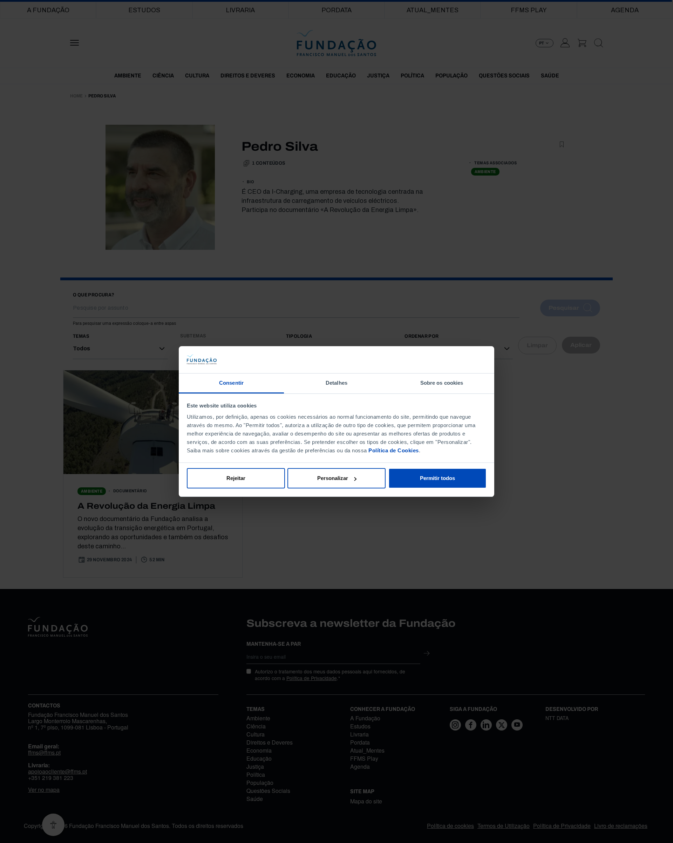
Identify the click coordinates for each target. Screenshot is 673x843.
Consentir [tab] (231, 383)
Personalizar (332, 478)
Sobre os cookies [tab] (441, 383)
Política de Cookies (393, 450)
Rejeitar (235, 478)
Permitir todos (437, 478)
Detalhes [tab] (336, 383)
